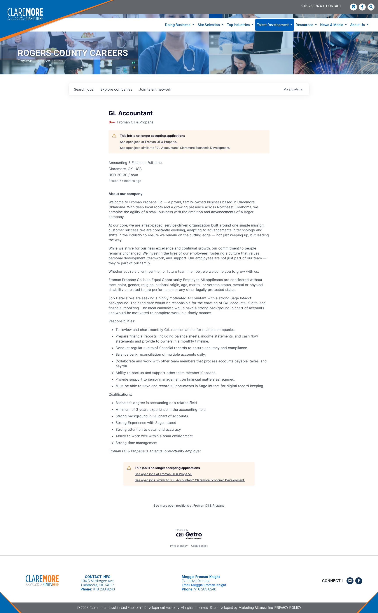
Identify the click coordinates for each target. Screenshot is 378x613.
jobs (83, 89)
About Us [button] (358, 25)
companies (116, 89)
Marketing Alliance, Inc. (255, 608)
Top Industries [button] (239, 25)
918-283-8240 (312, 6)
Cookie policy (199, 545)
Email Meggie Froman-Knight (204, 585)
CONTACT (333, 6)
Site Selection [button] (209, 25)
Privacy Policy (287, 608)
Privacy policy (179, 545)
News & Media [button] (332, 25)
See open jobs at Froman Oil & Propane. (148, 142)
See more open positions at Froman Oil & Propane (189, 505)
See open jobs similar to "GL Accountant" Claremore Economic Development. (175, 147)
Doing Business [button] (178, 25)
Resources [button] (305, 25)
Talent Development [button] (273, 25)
